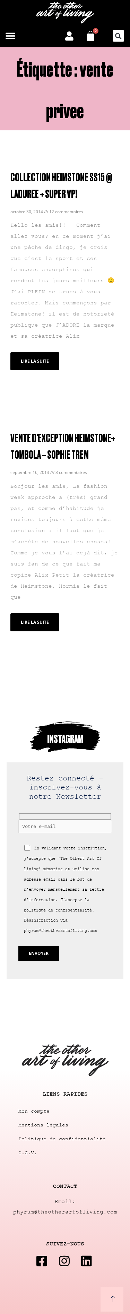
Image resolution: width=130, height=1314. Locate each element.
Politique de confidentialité (62, 1139)
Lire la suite (35, 361)
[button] (10, 36)
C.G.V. (27, 1153)
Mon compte (34, 1111)
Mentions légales (43, 1125)
